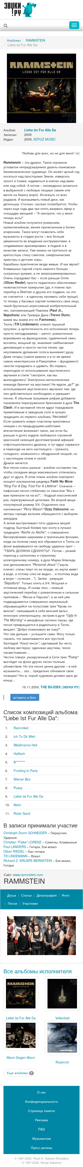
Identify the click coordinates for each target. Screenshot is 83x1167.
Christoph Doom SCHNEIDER (25, 832)
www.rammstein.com (28, 874)
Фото (65, 895)
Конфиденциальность (41, 1101)
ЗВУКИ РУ (70, 687)
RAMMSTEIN (35, 40)
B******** (19, 762)
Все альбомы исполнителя (37, 971)
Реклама (41, 1120)
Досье (11, 895)
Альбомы (14, 40)
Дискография (47, 895)
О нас (41, 1092)
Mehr (17, 805)
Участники (30, 903)
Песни (12, 903)
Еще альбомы (19, 1072)
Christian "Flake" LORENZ (22, 842)
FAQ (41, 1129)
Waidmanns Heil (25, 745)
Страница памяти (41, 1110)
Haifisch (19, 753)
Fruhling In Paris (26, 770)
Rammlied (21, 728)
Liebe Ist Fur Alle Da (28, 796)
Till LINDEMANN (15, 856)
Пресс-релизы (41, 1147)
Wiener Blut (22, 779)
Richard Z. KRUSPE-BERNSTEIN (27, 860)
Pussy (18, 787)
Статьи (26, 895)
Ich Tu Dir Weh (24, 736)
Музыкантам (41, 1138)
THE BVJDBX (51, 687)
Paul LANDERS (14, 846)
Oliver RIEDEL (13, 851)
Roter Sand (22, 813)
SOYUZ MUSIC (44, 139)
